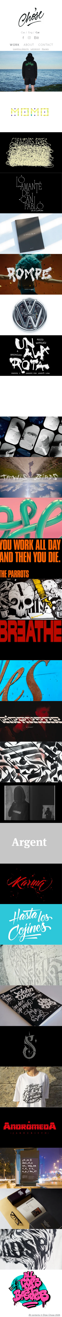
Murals (45, 49)
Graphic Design (21, 49)
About (29, 44)
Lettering (35, 49)
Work (14, 44)
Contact (45, 44)
